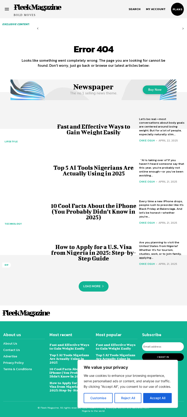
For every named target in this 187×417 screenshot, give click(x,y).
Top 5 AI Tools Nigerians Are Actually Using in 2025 (93, 170)
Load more (92, 286)
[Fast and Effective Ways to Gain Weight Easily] (25, 129)
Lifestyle (11, 141)
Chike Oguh (147, 140)
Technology (13, 224)
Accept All (157, 398)
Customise (98, 398)
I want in (163, 357)
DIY (7, 265)
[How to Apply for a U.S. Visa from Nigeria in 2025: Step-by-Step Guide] (25, 252)
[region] (128, 384)
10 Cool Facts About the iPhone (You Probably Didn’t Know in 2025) (93, 211)
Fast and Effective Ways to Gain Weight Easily (93, 129)
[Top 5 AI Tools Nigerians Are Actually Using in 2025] (25, 170)
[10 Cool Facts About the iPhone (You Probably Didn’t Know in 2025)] (25, 211)
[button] (134, 9)
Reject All (128, 398)
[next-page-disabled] (183, 29)
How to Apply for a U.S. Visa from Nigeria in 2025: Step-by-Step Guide (93, 253)
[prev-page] (38, 29)
